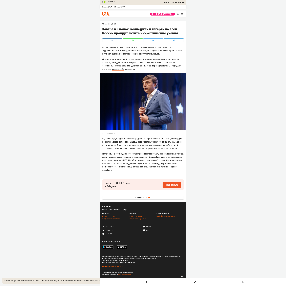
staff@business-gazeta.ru (166, 216)
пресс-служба (118, 69)
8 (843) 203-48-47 (135, 216)
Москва (117, 7)
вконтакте (109, 227)
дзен (148, 230)
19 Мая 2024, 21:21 (109, 24)
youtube (108, 234)
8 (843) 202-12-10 (108, 216)
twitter (148, 227)
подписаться (172, 185)
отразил (141, 154)
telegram (109, 230)
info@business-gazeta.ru (111, 219)
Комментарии (143, 198)
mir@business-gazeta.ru (137, 219)
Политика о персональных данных (113, 266)
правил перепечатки (124, 274)
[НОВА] (161, 14)
